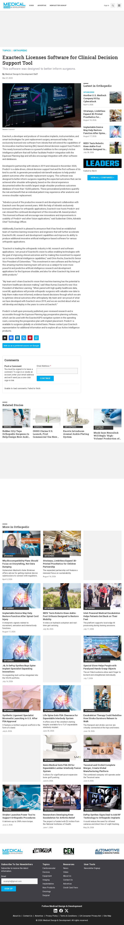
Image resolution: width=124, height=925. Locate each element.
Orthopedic (20, 50)
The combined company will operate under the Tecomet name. (101, 776)
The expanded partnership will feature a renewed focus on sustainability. (60, 571)
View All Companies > (102, 177)
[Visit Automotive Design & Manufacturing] (107, 851)
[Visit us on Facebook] (61, 911)
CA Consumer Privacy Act (90, 916)
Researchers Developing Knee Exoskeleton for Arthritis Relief (59, 816)
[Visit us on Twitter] (66, 911)
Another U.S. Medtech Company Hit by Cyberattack (94, 98)
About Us (17, 916)
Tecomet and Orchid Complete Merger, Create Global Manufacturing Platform (99, 768)
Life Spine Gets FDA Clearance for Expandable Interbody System (60, 717)
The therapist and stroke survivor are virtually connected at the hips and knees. (101, 726)
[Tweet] (23, 337)
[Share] (11, 337)
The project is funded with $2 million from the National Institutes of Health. (61, 822)
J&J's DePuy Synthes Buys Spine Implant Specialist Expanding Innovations (19, 668)
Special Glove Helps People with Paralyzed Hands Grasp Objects (99, 667)
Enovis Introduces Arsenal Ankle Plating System (76, 434)
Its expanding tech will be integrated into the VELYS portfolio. (20, 676)
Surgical (38, 427)
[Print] (4, 337)
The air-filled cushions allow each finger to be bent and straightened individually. (102, 673)
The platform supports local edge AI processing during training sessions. (99, 624)
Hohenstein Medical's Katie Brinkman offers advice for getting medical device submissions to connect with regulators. (20, 573)
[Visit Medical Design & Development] (12, 851)
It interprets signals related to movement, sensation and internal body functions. (19, 625)
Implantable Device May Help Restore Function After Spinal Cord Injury (94, 130)
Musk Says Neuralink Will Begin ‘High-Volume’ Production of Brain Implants (106, 435)
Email (3, 876)
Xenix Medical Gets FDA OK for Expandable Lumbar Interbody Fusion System (62, 768)
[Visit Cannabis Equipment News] (68, 851)
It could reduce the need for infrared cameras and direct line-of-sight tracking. (101, 822)
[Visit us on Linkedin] (55, 911)
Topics (6, 50)
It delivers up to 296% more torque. (17, 821)
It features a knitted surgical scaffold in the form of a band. (21, 726)
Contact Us (27, 916)
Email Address (44, 366)
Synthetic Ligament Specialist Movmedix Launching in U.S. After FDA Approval (19, 718)
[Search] (112, 5)
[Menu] (119, 5)
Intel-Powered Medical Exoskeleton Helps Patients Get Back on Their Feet (101, 616)
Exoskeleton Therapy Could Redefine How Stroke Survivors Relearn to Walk (102, 718)
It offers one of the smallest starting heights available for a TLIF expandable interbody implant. (60, 724)
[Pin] (30, 337)
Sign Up (8, 889)
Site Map (107, 916)
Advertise (39, 916)
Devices (7, 427)
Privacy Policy (52, 916)
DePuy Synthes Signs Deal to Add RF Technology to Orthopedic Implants (102, 816)
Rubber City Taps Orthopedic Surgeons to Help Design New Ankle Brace (16, 434)
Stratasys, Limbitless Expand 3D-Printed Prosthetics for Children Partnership (94, 114)
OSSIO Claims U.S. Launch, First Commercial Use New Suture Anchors (45, 434)
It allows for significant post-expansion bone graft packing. (60, 776)
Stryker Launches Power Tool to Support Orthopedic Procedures (18, 816)
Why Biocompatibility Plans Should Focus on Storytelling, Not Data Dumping (20, 563)
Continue (45, 378)
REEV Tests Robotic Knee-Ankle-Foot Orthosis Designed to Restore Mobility (94, 146)
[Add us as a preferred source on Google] (36, 337)
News (87, 760)
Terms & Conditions (68, 916)
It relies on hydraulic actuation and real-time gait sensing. (60, 624)
